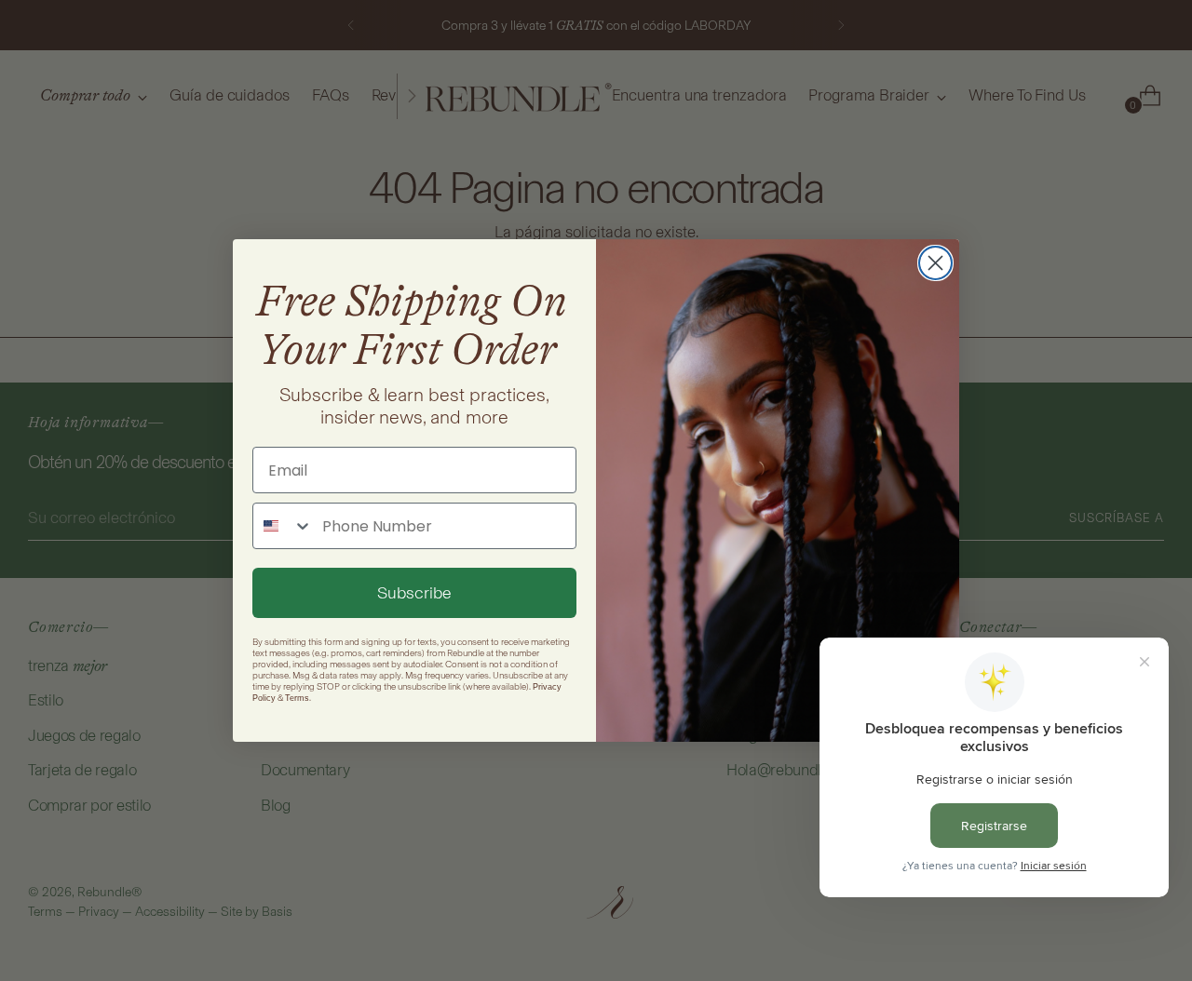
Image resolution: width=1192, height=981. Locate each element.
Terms (297, 698)
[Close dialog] (935, 263)
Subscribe (414, 593)
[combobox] (283, 526)
